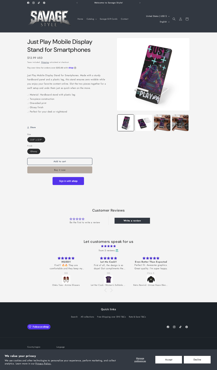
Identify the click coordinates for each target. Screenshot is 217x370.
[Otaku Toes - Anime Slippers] (66, 279)
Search (74, 316)
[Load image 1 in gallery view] (125, 122)
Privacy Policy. (43, 363)
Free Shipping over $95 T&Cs (111, 316)
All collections (87, 316)
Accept (168, 359)
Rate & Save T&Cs (137, 316)
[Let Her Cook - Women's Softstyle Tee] (108, 279)
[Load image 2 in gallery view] (144, 122)
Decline (197, 359)
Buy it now (60, 170)
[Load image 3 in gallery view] (162, 122)
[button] (91, 19)
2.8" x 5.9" (36, 139)
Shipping (45, 62)
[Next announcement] (140, 3)
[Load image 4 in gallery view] (180, 122)
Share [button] (33, 127)
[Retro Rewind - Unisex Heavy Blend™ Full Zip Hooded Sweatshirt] (151, 279)
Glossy (33, 151)
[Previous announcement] (77, 3)
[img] (108, 246)
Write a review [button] (132, 220)
